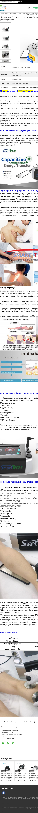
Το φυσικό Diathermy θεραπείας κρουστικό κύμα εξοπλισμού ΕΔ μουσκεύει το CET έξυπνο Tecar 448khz (6, 777)
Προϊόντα (12, 14)
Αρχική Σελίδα (4, 14)
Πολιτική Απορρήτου (8, 797)
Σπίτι (29, 8)
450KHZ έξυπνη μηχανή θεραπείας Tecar (18, 722)
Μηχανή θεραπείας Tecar (23, 14)
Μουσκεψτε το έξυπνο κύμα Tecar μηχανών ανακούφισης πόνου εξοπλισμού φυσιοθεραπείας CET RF (21, 778)
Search (20, 1)
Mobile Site (5, 803)
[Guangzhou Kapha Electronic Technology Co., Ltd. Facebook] (3, 792)
